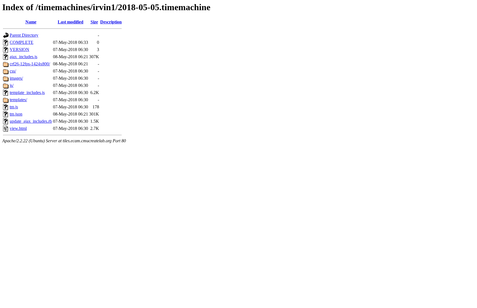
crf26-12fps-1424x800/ (30, 63)
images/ (16, 78)
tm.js (14, 107)
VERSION (19, 49)
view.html (18, 128)
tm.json (16, 114)
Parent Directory (24, 35)
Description (111, 22)
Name (30, 22)
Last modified (70, 22)
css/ (13, 71)
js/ (12, 85)
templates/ (18, 99)
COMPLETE (21, 42)
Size (94, 22)
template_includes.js (27, 92)
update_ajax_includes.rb (31, 121)
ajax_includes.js (23, 56)
